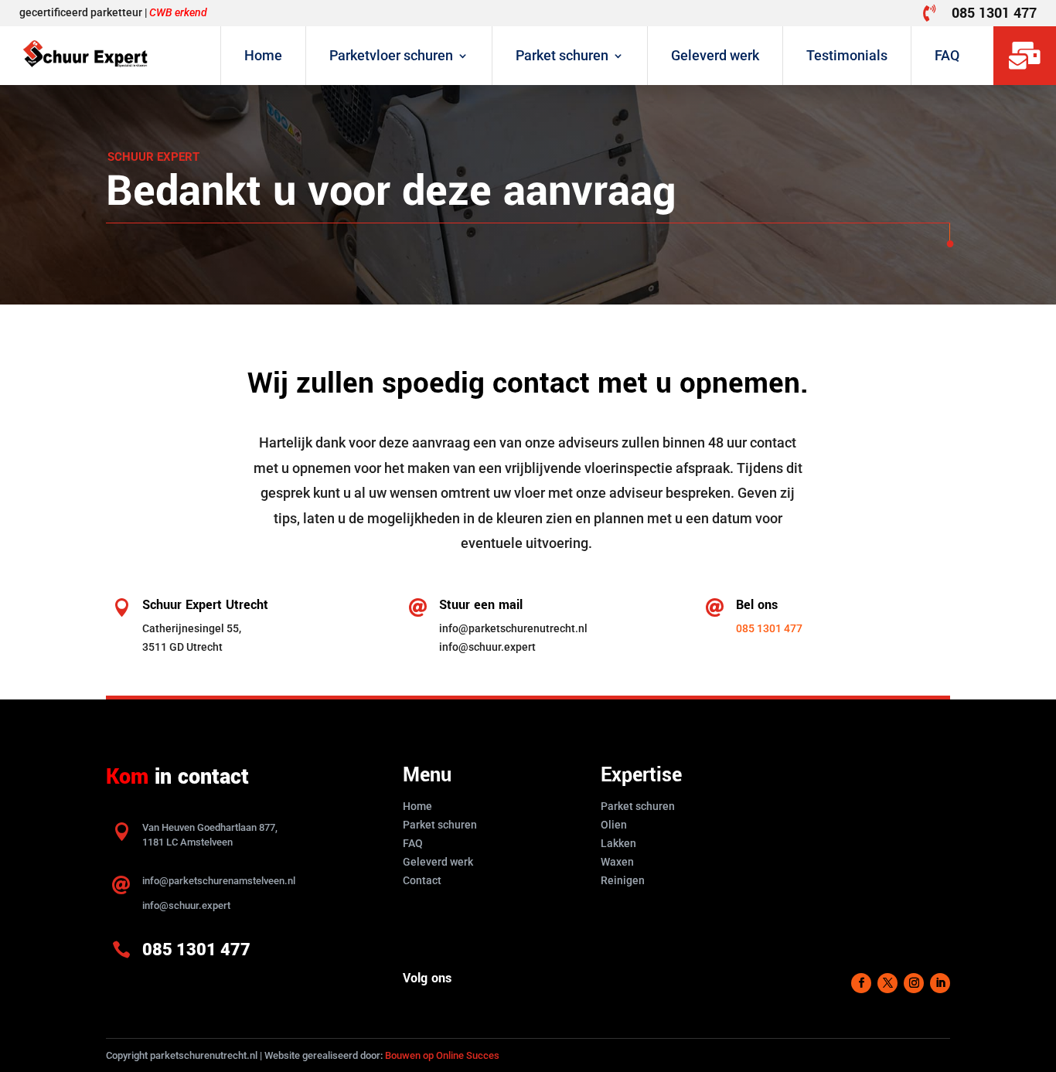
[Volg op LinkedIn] (940, 983)
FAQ (947, 55)
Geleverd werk (715, 55)
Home (263, 55)
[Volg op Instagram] (914, 983)
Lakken (618, 843)
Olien (614, 824)
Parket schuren (562, 55)
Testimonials (846, 55)
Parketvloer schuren (391, 55)
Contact (422, 880)
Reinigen (623, 880)
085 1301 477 (994, 13)
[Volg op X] (887, 983)
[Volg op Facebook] (861, 983)
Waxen (617, 862)
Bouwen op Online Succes (442, 1055)
